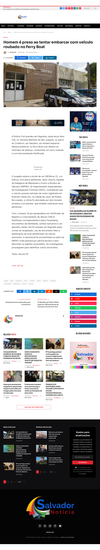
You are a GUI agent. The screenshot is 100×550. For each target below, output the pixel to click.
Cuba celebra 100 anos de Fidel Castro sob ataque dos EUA (56, 460)
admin (7, 397)
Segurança (69, 26)
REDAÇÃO (13, 52)
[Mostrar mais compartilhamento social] (59, 58)
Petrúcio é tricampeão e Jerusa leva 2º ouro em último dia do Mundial (89, 172)
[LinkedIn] (5, 136)
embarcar (19, 280)
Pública (45, 280)
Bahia (5, 37)
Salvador (36, 365)
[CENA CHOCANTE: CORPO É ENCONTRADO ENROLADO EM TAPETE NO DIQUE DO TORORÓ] (34, 343)
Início (3, 26)
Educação (30, 26)
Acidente (57, 398)
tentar (24, 284)
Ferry (25, 280)
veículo (31, 284)
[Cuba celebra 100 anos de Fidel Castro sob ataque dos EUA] (41, 460)
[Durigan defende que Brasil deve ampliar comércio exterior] (41, 448)
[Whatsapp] (5, 141)
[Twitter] (5, 122)
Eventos (78, 26)
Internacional (50, 26)
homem (32, 280)
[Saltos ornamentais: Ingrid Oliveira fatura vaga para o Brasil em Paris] (75, 144)
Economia (20, 26)
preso (39, 280)
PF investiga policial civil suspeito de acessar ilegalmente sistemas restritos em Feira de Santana (54, 356)
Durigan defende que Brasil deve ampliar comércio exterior (56, 448)
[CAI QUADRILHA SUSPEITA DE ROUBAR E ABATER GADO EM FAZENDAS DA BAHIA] (12, 343)
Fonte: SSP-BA (17, 266)
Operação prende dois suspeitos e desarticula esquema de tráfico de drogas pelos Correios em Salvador (12, 388)
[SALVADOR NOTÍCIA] (27, 17)
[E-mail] (5, 131)
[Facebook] (5, 118)
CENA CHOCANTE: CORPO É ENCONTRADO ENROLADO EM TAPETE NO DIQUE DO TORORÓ (33, 357)
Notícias (11, 26)
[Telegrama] (5, 127)
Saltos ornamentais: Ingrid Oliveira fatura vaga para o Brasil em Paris (89, 145)
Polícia (14, 361)
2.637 (19, 482)
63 (51, 472)
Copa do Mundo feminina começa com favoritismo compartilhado (88, 158)
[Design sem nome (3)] (38, 126)
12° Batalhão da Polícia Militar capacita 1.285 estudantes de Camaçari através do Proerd (48, 304)
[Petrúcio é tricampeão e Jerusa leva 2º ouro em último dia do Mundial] (75, 171)
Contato (87, 26)
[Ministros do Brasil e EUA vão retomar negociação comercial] (41, 434)
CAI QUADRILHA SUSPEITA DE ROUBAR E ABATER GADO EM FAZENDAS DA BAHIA (22, 9)
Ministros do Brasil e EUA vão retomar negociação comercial (56, 435)
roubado (52, 280)
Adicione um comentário (34, 407)
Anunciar (50, 532)
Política (60, 26)
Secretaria (7, 284)
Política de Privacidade (67, 537)
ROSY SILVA (6, 363)
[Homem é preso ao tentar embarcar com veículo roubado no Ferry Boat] (50, 84)
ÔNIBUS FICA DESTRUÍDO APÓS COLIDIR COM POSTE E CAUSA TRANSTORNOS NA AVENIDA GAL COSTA (55, 389)
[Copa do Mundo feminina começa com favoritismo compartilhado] (75, 158)
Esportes (39, 26)
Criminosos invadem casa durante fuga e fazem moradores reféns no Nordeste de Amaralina (33, 388)
